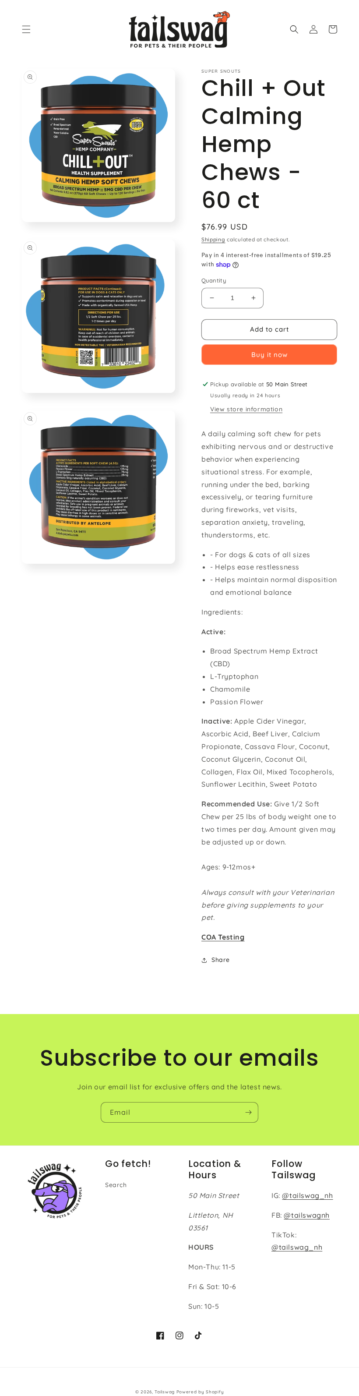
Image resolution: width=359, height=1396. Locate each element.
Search (116, 1185)
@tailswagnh (307, 1215)
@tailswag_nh (307, 1195)
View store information (246, 409)
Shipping (213, 239)
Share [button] (220, 960)
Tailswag (165, 1392)
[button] (26, 29)
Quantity (213, 280)
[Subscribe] (248, 1112)
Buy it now (269, 354)
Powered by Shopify (200, 1392)
